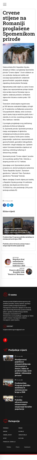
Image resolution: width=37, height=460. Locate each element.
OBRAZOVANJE (22, 435)
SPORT (5, 438)
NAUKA (5, 431)
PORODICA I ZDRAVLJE (9, 441)
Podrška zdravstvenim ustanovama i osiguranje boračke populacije (16, 245)
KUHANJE (21, 431)
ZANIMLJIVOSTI (7, 435)
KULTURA (20, 438)
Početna (9, 447)
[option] (18, 53)
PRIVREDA (5, 428)
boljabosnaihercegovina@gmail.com (14, 329)
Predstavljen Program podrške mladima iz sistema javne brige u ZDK (18, 238)
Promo (17, 447)
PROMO (20, 428)
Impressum (27, 447)
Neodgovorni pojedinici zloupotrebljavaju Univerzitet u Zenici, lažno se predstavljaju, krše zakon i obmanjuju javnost (17, 231)
